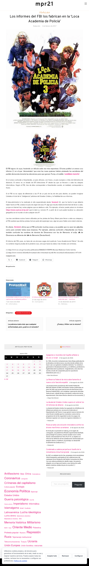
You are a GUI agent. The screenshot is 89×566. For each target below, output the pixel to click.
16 (40, 367)
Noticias (44, 12)
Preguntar (78, 484)
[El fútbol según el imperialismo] (44, 289)
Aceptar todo (52, 556)
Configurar (79, 556)
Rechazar (65, 556)
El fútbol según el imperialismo (42, 297)
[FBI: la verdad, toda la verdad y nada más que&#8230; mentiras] (70, 289)
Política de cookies (20, 561)
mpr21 (44, 4)
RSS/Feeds (66, 347)
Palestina (37, 527)
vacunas (38, 545)
